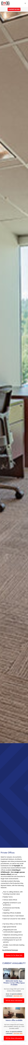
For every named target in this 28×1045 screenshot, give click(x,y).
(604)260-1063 (17, 996)
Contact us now (14, 9)
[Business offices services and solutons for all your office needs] (5, 3)
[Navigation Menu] (25, 3)
